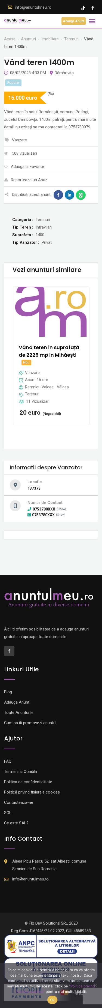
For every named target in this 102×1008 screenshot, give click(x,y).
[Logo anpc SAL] (51, 946)
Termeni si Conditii (20, 771)
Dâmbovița (64, 72)
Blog (8, 692)
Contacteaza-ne (18, 802)
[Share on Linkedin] (69, 195)
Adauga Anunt (73, 21)
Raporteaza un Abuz (29, 179)
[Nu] (95, 985)
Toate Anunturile (18, 712)
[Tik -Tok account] (83, 7)
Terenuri (32, 394)
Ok (52, 1000)
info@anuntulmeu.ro (33, 7)
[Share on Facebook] (58, 195)
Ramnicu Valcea (39, 387)
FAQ (7, 761)
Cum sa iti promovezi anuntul (30, 722)
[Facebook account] (92, 7)
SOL (7, 812)
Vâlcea (63, 387)
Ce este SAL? (16, 823)
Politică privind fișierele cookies (32, 792)
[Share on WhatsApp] (81, 195)
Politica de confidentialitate (28, 781)
